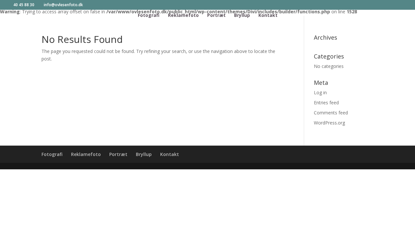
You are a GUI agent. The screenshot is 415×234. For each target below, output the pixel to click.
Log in (320, 92)
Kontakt (268, 15)
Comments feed (331, 113)
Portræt (216, 15)
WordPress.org (329, 123)
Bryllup (242, 15)
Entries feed (326, 102)
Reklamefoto (183, 15)
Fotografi (149, 15)
